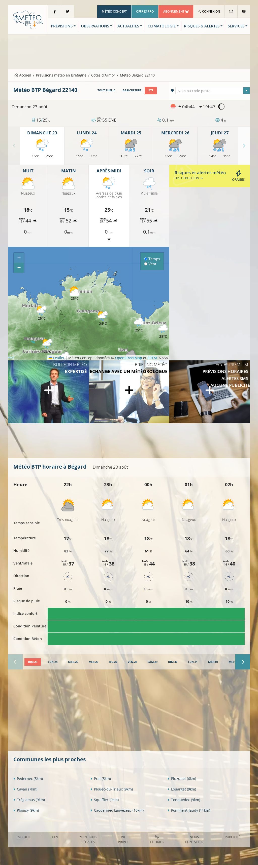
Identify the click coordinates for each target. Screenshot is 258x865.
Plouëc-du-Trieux (113, 789)
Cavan (27, 789)
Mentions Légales (88, 839)
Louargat (183, 789)
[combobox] (212, 90)
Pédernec (30, 778)
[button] (47, 346)
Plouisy (28, 810)
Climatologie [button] (162, 26)
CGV (55, 837)
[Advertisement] (129, 51)
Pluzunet (183, 778)
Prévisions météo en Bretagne (61, 75)
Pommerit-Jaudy (190, 810)
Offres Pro (145, 11)
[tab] (32, 662)
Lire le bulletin (187, 178)
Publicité (232, 837)
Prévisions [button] (62, 26)
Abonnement (174, 11)
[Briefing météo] (129, 391)
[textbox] (212, 90)
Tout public (106, 90)
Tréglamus (31, 799)
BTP (150, 90)
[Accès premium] (209, 391)
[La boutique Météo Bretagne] (231, 11)
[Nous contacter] (244, 11)
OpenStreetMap (128, 357)
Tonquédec (185, 799)
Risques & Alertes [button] (201, 26)
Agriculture (131, 90)
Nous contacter (194, 839)
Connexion (210, 11)
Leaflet (58, 357)
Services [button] (236, 26)
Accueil (24, 75)
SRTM (152, 357)
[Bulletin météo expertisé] (48, 391)
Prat (102, 778)
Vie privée (123, 839)
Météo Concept (114, 11)
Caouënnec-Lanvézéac (119, 810)
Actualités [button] (128, 26)
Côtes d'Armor (103, 75)
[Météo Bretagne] (28, 19)
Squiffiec (106, 799)
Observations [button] (95, 26)
